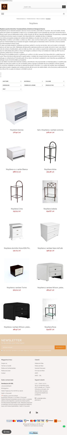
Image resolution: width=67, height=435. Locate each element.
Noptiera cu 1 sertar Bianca (17, 169)
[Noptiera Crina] (16, 192)
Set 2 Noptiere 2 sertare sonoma (50, 130)
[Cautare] (64, 6)
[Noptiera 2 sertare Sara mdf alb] (50, 231)
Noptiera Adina (50, 169)
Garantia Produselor (40, 368)
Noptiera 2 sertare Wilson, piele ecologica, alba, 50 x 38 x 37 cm (50, 288)
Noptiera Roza (50, 327)
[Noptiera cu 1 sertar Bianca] (16, 152)
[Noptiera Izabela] (50, 192)
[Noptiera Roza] (50, 310)
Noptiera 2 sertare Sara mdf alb (50, 248)
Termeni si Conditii (6, 366)
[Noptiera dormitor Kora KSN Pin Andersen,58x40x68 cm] (16, 231)
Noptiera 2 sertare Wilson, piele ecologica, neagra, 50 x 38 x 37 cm (16, 327)
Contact (3, 373)
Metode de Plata (39, 363)
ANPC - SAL (38, 375)
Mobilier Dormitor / (31, 18)
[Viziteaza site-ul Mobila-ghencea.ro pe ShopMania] (33, 432)
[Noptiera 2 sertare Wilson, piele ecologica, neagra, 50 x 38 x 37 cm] (16, 310)
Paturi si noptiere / (41, 18)
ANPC (36, 373)
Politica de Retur (39, 366)
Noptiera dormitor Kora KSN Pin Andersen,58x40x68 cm (16, 248)
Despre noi (4, 363)
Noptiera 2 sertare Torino (17, 288)
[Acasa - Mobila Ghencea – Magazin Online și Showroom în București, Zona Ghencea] (10, 7)
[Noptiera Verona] (16, 113)
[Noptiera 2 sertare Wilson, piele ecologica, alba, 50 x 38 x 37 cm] (50, 270)
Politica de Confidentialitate (44, 350)
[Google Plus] (33, 412)
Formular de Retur (40, 370)
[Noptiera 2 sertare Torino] (16, 270)
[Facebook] (30, 412)
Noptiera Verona (16, 130)
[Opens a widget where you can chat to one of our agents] (6, 432)
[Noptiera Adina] (50, 152)
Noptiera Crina (17, 209)
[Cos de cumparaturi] (64, 14)
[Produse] (2, 14)
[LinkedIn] (36, 412)
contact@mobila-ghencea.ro (40, 399)
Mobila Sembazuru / (22, 18)
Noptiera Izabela (50, 209)
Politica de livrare (5, 370)
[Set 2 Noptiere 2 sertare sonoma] (50, 113)
